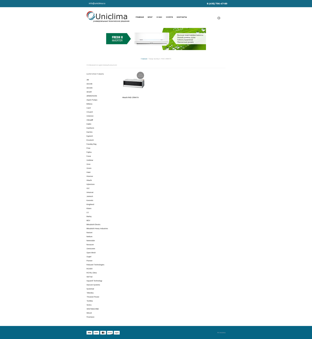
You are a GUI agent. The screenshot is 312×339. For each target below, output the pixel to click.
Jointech (90, 196)
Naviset (89, 233)
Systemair (90, 289)
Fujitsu (89, 152)
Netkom (89, 237)
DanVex (90, 132)
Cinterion (90, 116)
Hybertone (91, 184)
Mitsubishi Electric (93, 224)
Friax (88, 148)
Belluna (89, 104)
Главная (144, 59)
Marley (89, 216)
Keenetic (90, 200)
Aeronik (89, 84)
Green (89, 168)
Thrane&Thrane (93, 297)
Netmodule (91, 241)
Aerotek (90, 88)
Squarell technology (94, 281)
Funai (89, 156)
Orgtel (89, 257)
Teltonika (90, 293)
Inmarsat (90, 192)
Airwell (89, 92)
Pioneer (90, 261)
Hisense (90, 176)
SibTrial (89, 277)
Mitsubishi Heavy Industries (97, 228)
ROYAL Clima (92, 273)
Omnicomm (91, 249)
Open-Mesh (91, 253)
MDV (88, 220)
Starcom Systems (93, 285)
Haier (89, 172)
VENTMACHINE (93, 309)
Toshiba (90, 301)
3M (88, 80)
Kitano (89, 208)
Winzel (89, 313)
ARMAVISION (92, 96)
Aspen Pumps (92, 100)
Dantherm (90, 128)
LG (88, 212)
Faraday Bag (91, 144)
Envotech (90, 140)
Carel (89, 108)
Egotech (90, 136)
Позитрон (90, 317)
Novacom (90, 245)
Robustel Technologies (95, 265)
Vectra (89, 305)
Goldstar (90, 160)
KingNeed (90, 204)
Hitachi (89, 180)
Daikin (89, 124)
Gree (88, 164)
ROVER (90, 269)
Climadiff (90, 120)
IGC (88, 188)
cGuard (90, 112)
